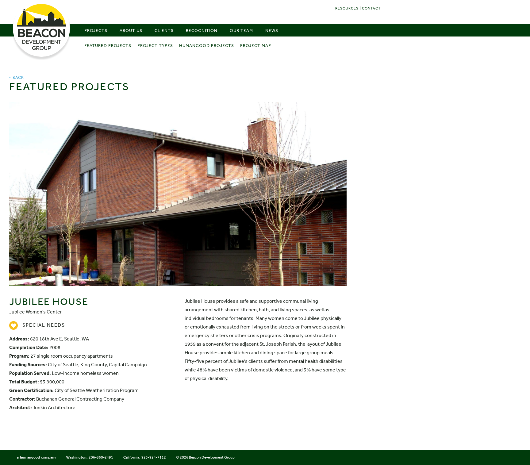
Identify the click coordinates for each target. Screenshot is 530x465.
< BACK (16, 77)
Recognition (201, 30)
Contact (371, 8)
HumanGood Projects (206, 45)
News (271, 30)
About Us (131, 30)
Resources (347, 8)
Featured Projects (107, 45)
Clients (164, 30)
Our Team (241, 30)
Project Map (255, 45)
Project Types (155, 45)
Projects (95, 30)
